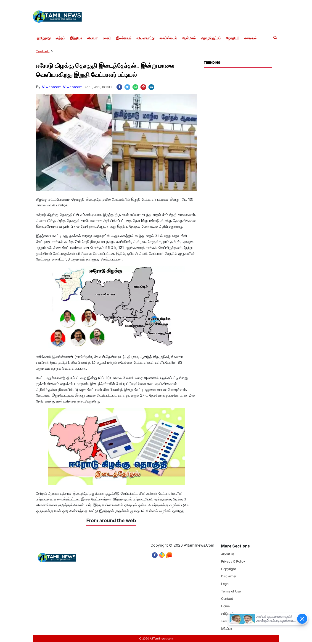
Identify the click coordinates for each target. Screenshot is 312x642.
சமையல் (250, 38)
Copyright (228, 569)
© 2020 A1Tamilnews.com (156, 638)
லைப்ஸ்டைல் (168, 38)
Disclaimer (228, 576)
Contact (227, 598)
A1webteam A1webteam (62, 86)
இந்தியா (76, 38)
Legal (225, 584)
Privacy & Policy (233, 561)
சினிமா (92, 38)
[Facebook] (155, 554)
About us (227, 554)
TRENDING (212, 62)
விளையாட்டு (146, 38)
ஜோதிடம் (232, 38)
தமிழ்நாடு (44, 38)
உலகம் (107, 38)
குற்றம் (60, 38)
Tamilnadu (42, 51)
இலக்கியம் (124, 38)
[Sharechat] (162, 554)
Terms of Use (231, 591)
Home (225, 606)
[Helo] (169, 554)
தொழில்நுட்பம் (211, 38)
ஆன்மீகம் (189, 38)
